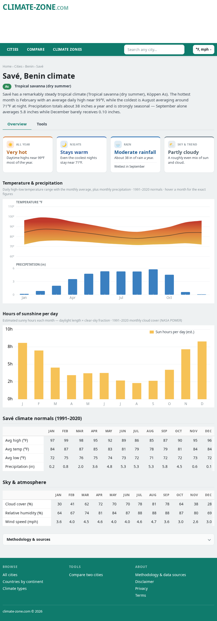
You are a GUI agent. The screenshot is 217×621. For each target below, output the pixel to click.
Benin (29, 66)
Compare (36, 49)
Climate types (15, 588)
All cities (10, 574)
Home (7, 66)
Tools (42, 123)
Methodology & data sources (160, 574)
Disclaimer (144, 581)
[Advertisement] (118, 28)
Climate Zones (67, 49)
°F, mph (203, 49)
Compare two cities (86, 574)
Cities (13, 49)
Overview (17, 123)
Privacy (141, 588)
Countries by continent (23, 581)
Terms (140, 595)
